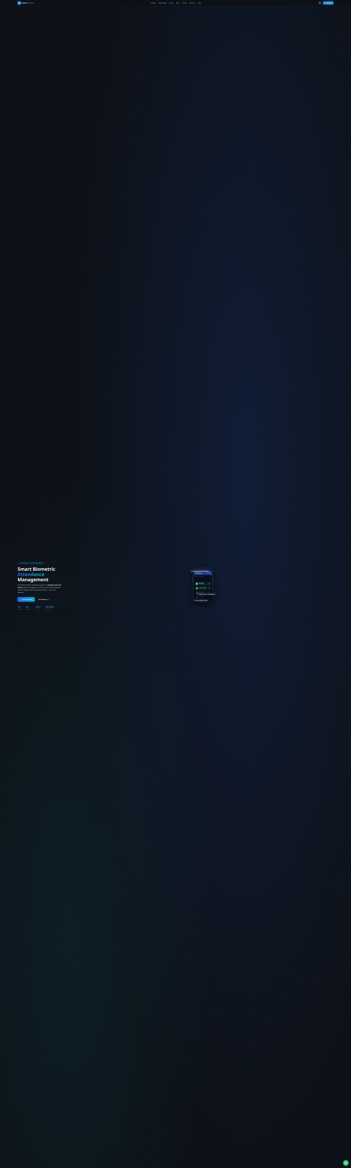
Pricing (171, 3)
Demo (178, 3)
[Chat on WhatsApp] (345, 1162)
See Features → (43, 599)
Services (192, 3)
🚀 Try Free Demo (26, 599)
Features (153, 3)
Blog (199, 3)
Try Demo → (328, 3)
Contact (184, 3)
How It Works (162, 3)
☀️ (320, 3)
